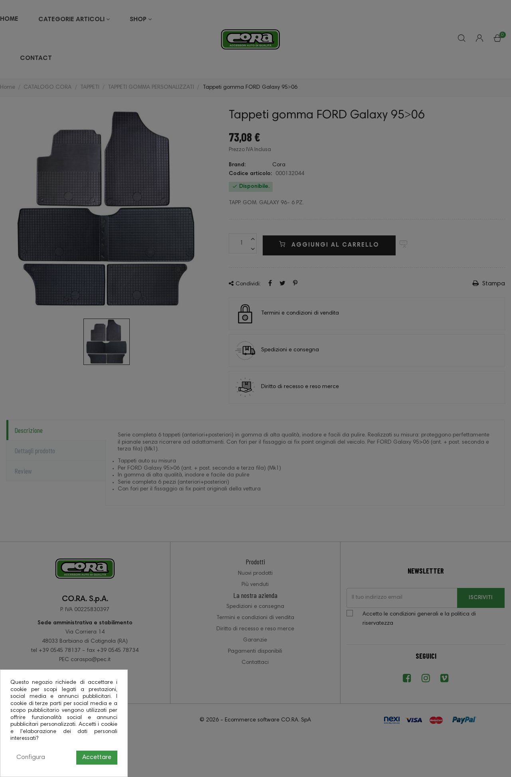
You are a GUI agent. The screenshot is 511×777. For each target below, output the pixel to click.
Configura (30, 757)
